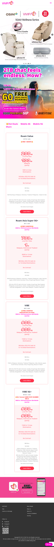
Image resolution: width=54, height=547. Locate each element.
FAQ (3, 509)
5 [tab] (30, 63)
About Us (29, 511)
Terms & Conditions (32, 513)
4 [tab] (28, 63)
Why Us (29, 509)
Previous (2, 35)
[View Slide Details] (27, 35)
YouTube (6, 526)
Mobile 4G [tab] (25, 124)
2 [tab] (25, 63)
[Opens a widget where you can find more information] (49, 544)
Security (29, 515)
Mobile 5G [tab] (38, 124)
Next (52, 35)
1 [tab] (23, 63)
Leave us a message (7, 511)
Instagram (6, 524)
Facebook (6, 521)
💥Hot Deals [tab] (12, 124)
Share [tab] (9, 126)
